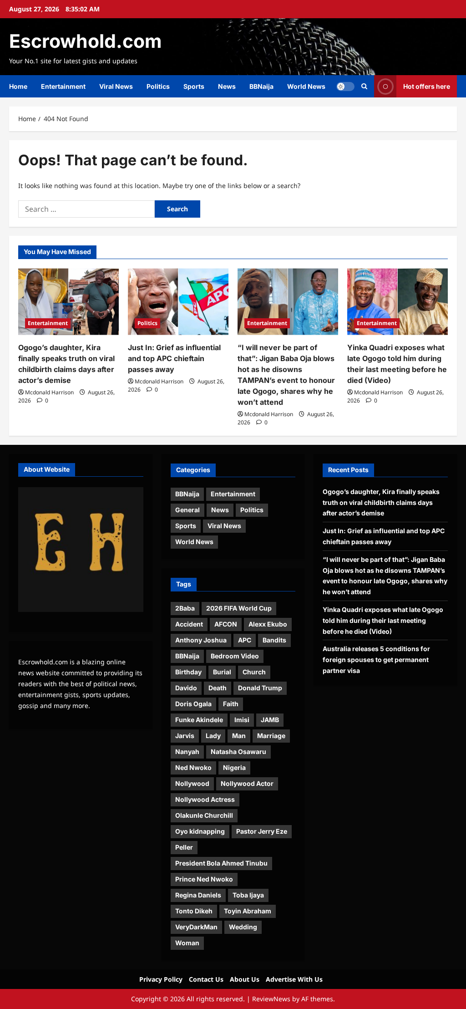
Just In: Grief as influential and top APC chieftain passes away (174, 358)
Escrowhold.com (85, 41)
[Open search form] (364, 86)
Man (239, 735)
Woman (187, 943)
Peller (184, 847)
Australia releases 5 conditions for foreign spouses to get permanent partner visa (376, 659)
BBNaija (261, 86)
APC (244, 640)
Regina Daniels (198, 895)
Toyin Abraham (247, 911)
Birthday (188, 672)
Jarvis (184, 735)
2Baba (185, 608)
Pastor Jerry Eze (261, 831)
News (227, 86)
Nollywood (192, 783)
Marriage (271, 735)
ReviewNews (271, 998)
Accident (189, 624)
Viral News (116, 86)
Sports (193, 86)
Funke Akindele (199, 720)
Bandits (274, 640)
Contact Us (206, 979)
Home (18, 86)
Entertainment (63, 86)
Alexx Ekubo (267, 624)
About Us (244, 979)
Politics (158, 86)
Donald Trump (260, 688)
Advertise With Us (294, 979)
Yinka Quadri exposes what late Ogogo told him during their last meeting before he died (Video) (383, 620)
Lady (213, 735)
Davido (186, 688)
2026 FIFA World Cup (239, 608)
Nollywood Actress (205, 799)
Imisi (241, 720)
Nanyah (187, 751)
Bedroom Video (235, 656)
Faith (230, 704)
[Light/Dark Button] (345, 86)
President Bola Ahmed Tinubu (221, 863)
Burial (222, 672)
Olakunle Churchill (204, 815)
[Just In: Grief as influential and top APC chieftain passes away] (178, 301)
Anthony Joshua (201, 640)
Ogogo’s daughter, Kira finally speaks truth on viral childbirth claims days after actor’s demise (381, 502)
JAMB (270, 720)
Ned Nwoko (193, 767)
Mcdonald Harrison (49, 392)
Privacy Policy (160, 979)
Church (254, 672)
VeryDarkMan (196, 927)
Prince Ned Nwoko (204, 879)
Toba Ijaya (248, 895)
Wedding (243, 927)
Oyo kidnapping (200, 831)
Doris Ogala (193, 704)
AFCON (225, 624)
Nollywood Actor (247, 783)
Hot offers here (426, 86)
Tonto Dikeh (194, 911)
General (187, 510)
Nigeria (234, 767)
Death (217, 688)
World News (306, 86)
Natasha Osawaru (238, 751)
